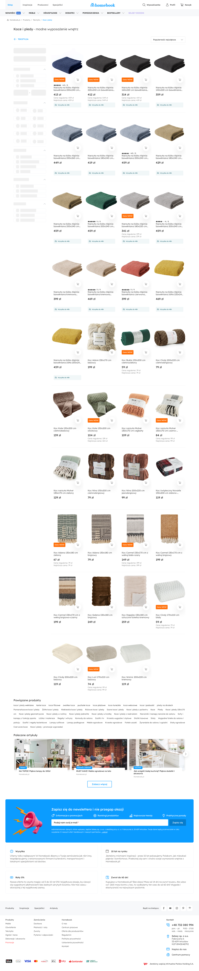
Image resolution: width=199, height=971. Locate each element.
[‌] (27, 69)
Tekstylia (9, 931)
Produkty (9, 908)
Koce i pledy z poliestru (137, 709)
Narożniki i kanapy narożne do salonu (158, 714)
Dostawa (38, 923)
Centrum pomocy (181, 954)
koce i (147, 705)
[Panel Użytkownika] (170, 5)
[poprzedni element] (13, 754)
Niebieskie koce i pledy (72, 709)
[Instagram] (177, 908)
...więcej (104, 832)
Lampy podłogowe (76, 722)
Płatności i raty (40, 927)
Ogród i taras (11, 935)
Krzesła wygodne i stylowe (119, 718)
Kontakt (65, 946)
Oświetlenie (10, 927)
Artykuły (54, 908)
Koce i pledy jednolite (79, 714)
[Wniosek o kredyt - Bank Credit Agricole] (91, 961)
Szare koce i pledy (115, 709)
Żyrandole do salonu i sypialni (154, 722)
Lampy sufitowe (57, 722)
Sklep (10, 5)
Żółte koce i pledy (50, 709)
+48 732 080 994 (183, 925)
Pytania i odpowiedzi (43, 935)
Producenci (43, 5)
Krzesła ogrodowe (114, 722)
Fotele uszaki (131, 722)
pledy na (165, 705)
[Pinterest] (183, 908)
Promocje (9, 942)
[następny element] (185, 754)
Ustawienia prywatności (73, 942)
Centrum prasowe (70, 927)
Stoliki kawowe (141, 718)
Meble (8, 923)
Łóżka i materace (47, 718)
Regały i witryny (65, 718)
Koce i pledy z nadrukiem (126, 714)
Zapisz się (177, 822)
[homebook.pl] (103, 5)
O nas (64, 923)
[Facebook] (164, 908)
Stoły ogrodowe (177, 722)
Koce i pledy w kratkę (102, 714)
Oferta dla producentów (72, 931)
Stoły (153, 718)
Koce (153, 709)
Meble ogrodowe (95, 722)
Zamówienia (39, 920)
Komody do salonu (84, 718)
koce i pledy (24, 705)
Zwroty (37, 931)
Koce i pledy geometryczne (31, 714)
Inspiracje (27, 5)
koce (41, 705)
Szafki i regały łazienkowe (35, 722)
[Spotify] (190, 908)
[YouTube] (170, 908)
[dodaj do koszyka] (78, 79)
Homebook (67, 920)
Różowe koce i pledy (95, 709)
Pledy (160, 709)
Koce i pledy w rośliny (56, 714)
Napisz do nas (179, 949)
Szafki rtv (100, 718)
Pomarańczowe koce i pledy (27, 709)
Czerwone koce (21, 727)
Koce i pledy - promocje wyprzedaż (46, 727)
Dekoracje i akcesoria (15, 938)
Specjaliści (58, 5)
